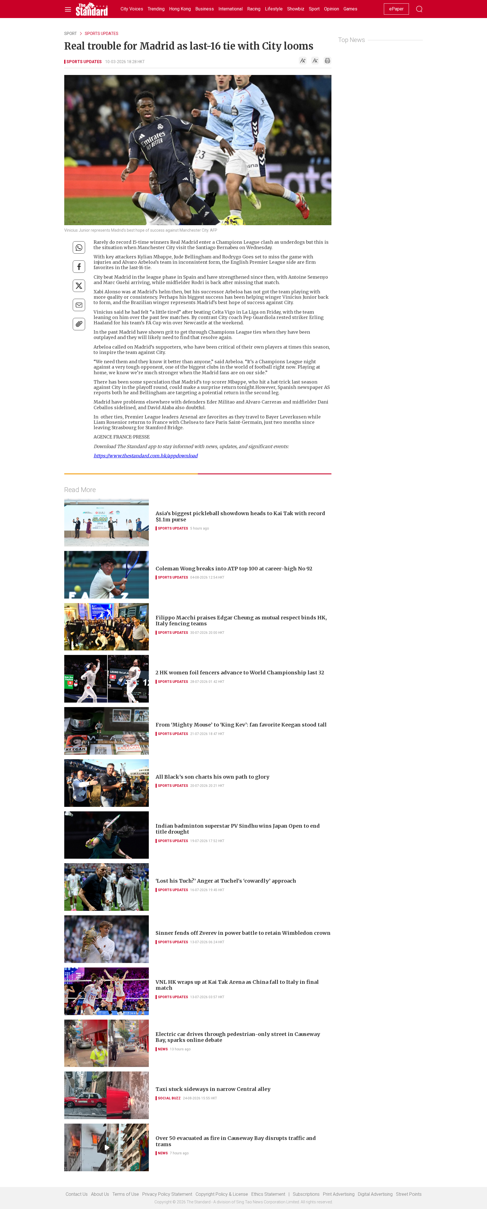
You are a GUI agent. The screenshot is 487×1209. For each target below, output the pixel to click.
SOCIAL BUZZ (169, 1098)
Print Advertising (339, 1194)
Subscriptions (306, 1194)
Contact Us (77, 1194)
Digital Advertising (375, 1194)
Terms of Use (125, 1194)
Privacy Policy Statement (167, 1194)
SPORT (70, 33)
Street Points (409, 1194)
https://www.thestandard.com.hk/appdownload (146, 456)
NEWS (163, 1049)
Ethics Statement (268, 1194)
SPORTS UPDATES (101, 33)
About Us (100, 1194)
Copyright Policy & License (222, 1194)
